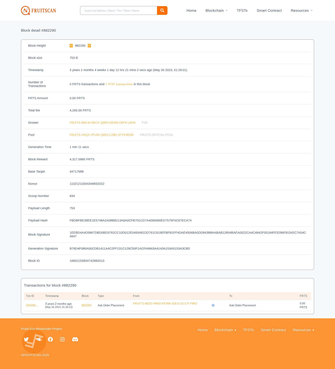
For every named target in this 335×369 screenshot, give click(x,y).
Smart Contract (269, 10)
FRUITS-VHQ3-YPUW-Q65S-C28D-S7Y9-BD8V (102, 135)
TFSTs (242, 10)
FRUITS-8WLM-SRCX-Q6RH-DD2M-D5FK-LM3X (103, 122)
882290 (86, 305)
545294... (32, 305)
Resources (300, 10)
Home (191, 10)
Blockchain (215, 10)
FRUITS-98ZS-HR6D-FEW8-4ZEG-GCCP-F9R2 (165, 303)
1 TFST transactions (119, 84)
